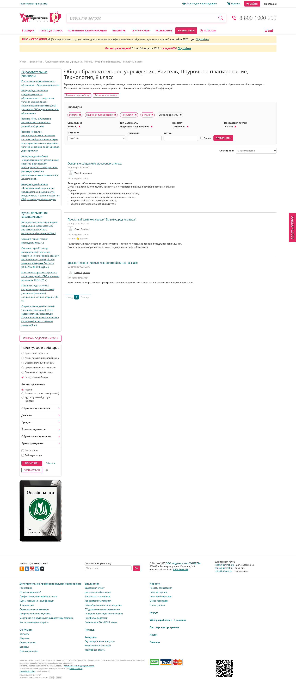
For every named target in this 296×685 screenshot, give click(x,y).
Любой (28, 389)
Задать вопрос (292, 227)
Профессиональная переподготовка (38, 596)
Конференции (27, 605)
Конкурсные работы (95, 650)
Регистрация (270, 3)
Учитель (73, 115)
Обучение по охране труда (39, 372)
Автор (168, 133)
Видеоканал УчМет (94, 588)
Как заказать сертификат (98, 596)
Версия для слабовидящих (202, 3)
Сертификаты (141, 30)
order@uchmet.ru (223, 571)
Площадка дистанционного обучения (104, 613)
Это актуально (157, 605)
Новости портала (158, 592)
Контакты (24, 634)
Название (133, 133)
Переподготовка (51, 30)
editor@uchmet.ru (223, 568)
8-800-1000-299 (257, 17)
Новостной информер (161, 596)
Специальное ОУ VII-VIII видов (101, 622)
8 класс (146, 115)
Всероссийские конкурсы (98, 645)
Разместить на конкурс (106, 95)
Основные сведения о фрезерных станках (95, 163)
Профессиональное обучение (40, 367)
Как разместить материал (98, 600)
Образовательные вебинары (39, 362)
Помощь (209, 30)
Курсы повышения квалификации (42, 358)
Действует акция (33, 455)
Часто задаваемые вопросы (34, 622)
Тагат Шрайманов (83, 173)
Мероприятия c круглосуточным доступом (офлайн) (46, 618)
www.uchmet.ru (76, 668)
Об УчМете (26, 629)
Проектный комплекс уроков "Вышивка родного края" (102, 219)
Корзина (235, 3)
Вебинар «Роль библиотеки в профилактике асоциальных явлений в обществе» (36, 122)
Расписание (164, 30)
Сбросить (50, 463)
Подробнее (202, 39)
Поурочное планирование (99, 115)
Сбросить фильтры (169, 115)
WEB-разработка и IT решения (168, 620)
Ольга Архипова (82, 229)
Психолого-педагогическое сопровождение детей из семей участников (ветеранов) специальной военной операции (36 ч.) (39, 293)
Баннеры (24, 647)
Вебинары (119, 30)
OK (136, 568)
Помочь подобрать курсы (40, 338)
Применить (31, 463)
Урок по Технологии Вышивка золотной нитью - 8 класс (103, 262)
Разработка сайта (27, 671)
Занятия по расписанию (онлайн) (42, 393)
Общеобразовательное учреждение (103, 605)
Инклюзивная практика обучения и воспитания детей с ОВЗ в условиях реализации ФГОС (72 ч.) (40, 276)
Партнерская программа (33, 3)
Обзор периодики (159, 600)
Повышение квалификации (87, 30)
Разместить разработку (77, 95)
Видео (207, 138)
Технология (127, 115)
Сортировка (226, 150)
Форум (154, 612)
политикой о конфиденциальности (79, 666)
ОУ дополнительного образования (102, 609)
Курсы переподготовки (36, 353)
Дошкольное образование (98, 592)
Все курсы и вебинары (36, 377)
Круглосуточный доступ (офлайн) (37, 399)
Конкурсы (91, 637)
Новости (155, 583)
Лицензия (24, 638)
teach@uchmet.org (224, 565)
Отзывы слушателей (30, 592)
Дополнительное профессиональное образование (50, 583)
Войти (253, 3)
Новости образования (161, 588)
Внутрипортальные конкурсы (100, 641)
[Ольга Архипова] (71, 229)
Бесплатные (31, 450)
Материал (73, 132)
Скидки (28, 30)
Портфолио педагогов (96, 618)
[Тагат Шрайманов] (71, 173)
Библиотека (186, 30)
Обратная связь (28, 642)
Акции (153, 634)
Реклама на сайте (29, 651)
